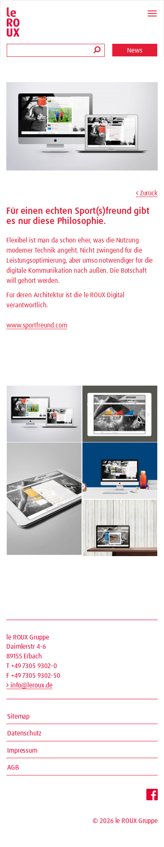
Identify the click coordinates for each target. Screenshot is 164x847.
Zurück (148, 193)
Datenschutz (24, 733)
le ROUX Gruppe (136, 821)
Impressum (22, 750)
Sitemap (18, 716)
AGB (13, 767)
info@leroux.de (31, 685)
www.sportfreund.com (36, 325)
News (135, 50)
